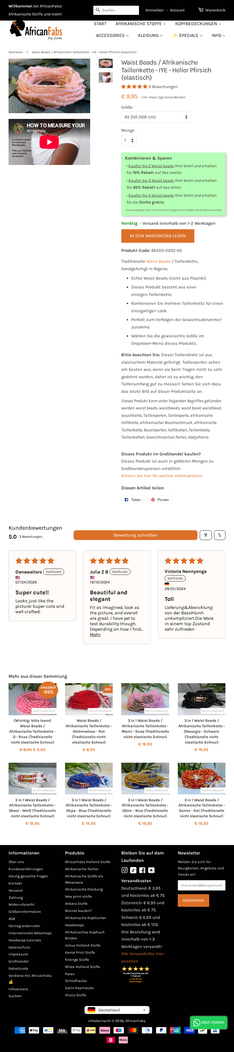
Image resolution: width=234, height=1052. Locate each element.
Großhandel (19, 961)
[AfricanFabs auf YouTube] (151, 871)
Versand (16, 890)
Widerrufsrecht (22, 904)
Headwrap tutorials (25, 940)
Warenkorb (215, 10)
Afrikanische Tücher (82, 869)
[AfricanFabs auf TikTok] (133, 872)
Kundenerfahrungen (26, 869)
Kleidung (149, 35)
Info (217, 35)
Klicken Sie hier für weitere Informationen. (162, 475)
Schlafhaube (76, 981)
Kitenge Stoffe (77, 959)
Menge (127, 130)
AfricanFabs (135, 1021)
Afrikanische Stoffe (139, 23)
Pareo (69, 974)
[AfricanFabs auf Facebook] (142, 871)
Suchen (15, 996)
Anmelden (155, 10)
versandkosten (174, 97)
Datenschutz (19, 947)
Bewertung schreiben (136, 535)
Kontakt (15, 883)
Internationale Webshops (30, 933)
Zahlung (16, 897)
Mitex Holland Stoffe (82, 967)
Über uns (16, 862)
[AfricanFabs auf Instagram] (124, 871)
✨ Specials (185, 35)
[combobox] (116, 10)
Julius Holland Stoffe (82, 945)
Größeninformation (25, 911)
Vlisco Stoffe (75, 995)
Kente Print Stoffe (80, 952)
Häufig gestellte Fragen (28, 876)
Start (100, 23)
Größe (127, 107)
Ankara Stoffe (76, 903)
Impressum (18, 954)
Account (177, 10)
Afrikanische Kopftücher (85, 918)
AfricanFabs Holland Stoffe (87, 862)
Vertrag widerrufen (24, 926)
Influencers (18, 989)
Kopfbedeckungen (196, 23)
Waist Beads (158, 261)
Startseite (16, 52)
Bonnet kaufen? (78, 910)
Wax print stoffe (78, 896)
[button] (134, 86)
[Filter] (206, 535)
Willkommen (21, 6)
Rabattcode (18, 968)
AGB (12, 918)
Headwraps (74, 925)
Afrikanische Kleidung (84, 889)
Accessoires (111, 35)
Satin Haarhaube (79, 988)
